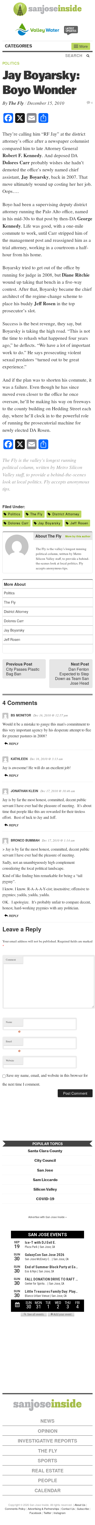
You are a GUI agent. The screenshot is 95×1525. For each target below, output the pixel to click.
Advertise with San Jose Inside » (47, 1217)
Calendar (48, 1490)
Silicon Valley (45, 1189)
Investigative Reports (47, 1440)
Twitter (47, 1513)
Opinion (47, 1431)
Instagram (60, 1513)
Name (13, 1023)
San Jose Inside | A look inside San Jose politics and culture (47, 1405)
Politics (10, 63)
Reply (13, 743)
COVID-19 (45, 1199)
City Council (45, 1160)
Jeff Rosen (79, 523)
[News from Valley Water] (47, 29)
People (47, 1480)
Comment (11, 959)
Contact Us (68, 1509)
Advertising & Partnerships (43, 1509)
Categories (19, 46)
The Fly (16, 103)
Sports (47, 1460)
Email (13, 1042)
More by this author (77, 536)
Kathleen (19, 758)
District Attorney (65, 514)
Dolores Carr (18, 523)
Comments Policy (15, 1509)
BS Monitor (21, 715)
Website (10, 1060)
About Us (80, 1505)
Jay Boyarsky (49, 523)
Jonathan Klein (24, 790)
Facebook (35, 1513)
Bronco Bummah (25, 840)
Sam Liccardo (45, 1179)
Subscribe (83, 1509)
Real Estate (48, 1470)
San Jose (45, 1170)
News (47, 1421)
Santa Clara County (45, 1151)
